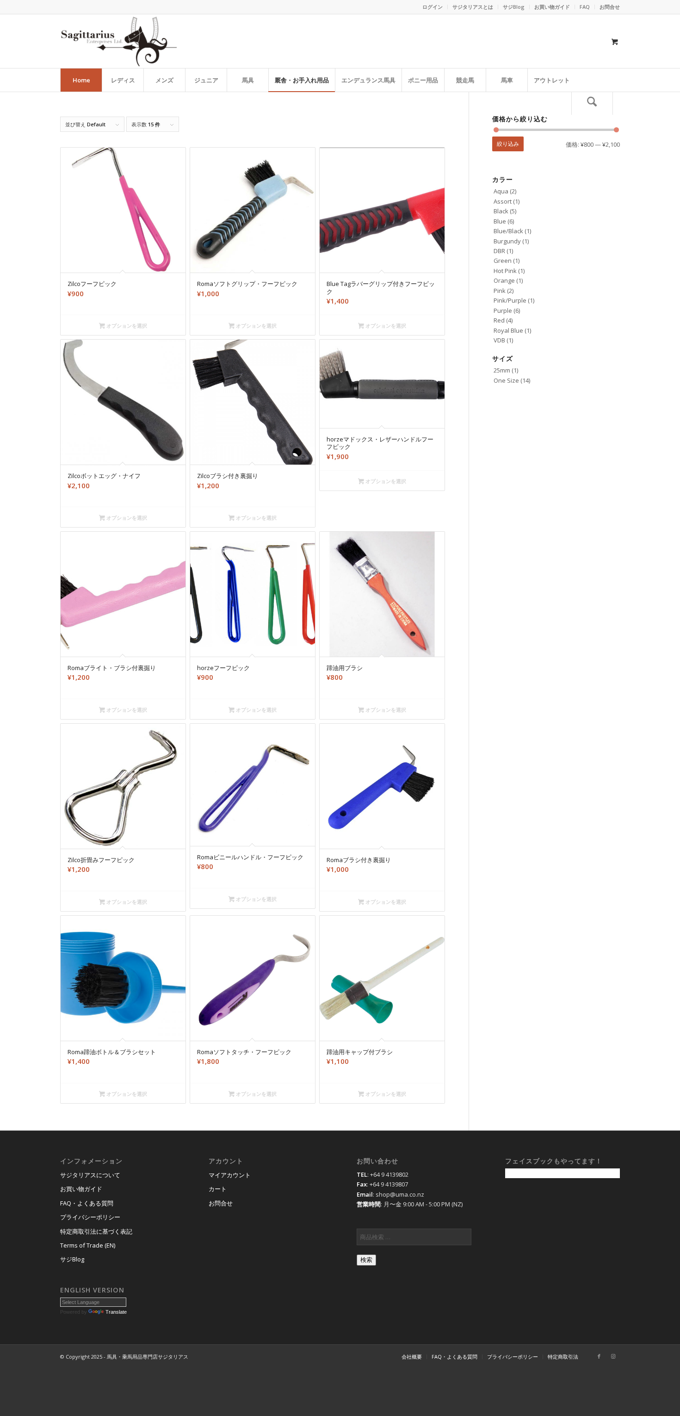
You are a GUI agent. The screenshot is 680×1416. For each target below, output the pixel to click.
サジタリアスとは (472, 6)
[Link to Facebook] (599, 1356)
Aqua (501, 191)
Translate (116, 1312)
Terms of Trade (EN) (87, 1245)
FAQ (585, 6)
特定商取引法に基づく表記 (96, 1231)
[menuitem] (433, 7)
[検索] (592, 103)
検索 (366, 1259)
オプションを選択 (126, 325)
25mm (502, 370)
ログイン (432, 6)
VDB (499, 340)
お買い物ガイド (552, 6)
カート (218, 1189)
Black (501, 211)
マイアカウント (230, 1175)
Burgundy (507, 241)
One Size (506, 380)
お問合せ (610, 6)
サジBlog (514, 6)
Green (503, 260)
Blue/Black (508, 231)
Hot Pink (505, 271)
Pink (500, 290)
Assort (503, 201)
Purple (503, 310)
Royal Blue (508, 330)
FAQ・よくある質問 (86, 1203)
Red (499, 320)
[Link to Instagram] (613, 1356)
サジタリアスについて (90, 1175)
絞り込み (508, 144)
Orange (504, 280)
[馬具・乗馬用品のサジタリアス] (118, 41)
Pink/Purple (510, 300)
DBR (499, 251)
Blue (500, 221)
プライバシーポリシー (90, 1217)
